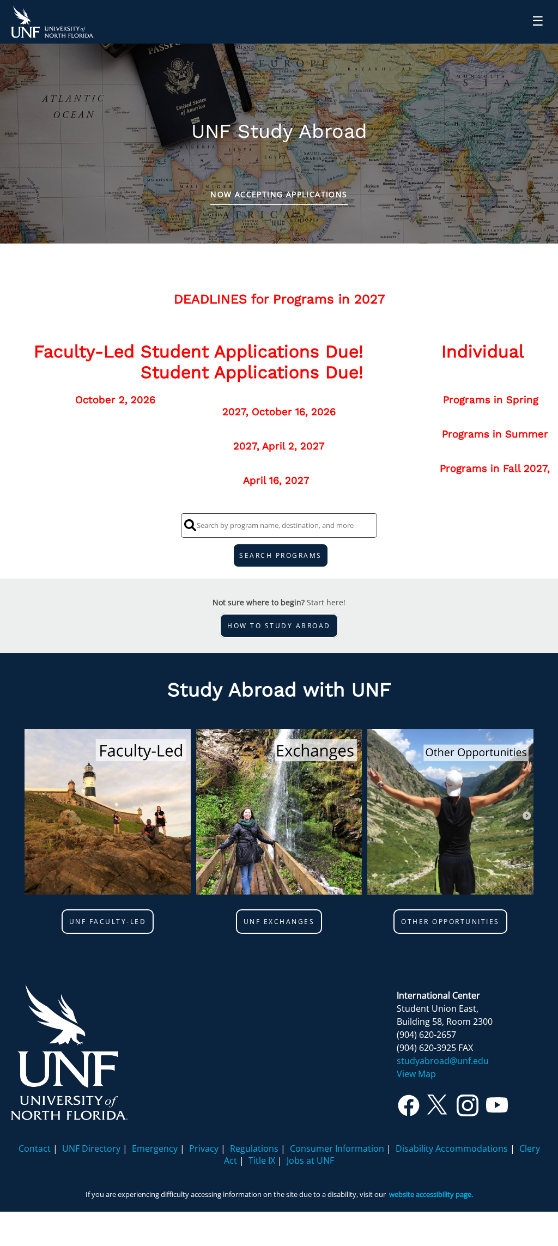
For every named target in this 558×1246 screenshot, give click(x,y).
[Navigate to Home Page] (52, 21)
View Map (416, 1074)
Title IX (261, 1160)
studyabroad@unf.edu (443, 1061)
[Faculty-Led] (107, 813)
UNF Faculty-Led (108, 921)
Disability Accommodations (452, 1148)
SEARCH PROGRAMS (280, 555)
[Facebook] (409, 1109)
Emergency (155, 1148)
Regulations (254, 1148)
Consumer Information (337, 1148)
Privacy (204, 1148)
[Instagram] (467, 1109)
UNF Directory (91, 1148)
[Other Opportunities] (450, 813)
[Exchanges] (279, 813)
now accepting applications (278, 194)
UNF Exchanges (279, 921)
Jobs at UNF (310, 1160)
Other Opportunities (450, 921)
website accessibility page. (431, 1194)
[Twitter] (438, 1109)
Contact (35, 1148)
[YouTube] (497, 1109)
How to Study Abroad (279, 625)
